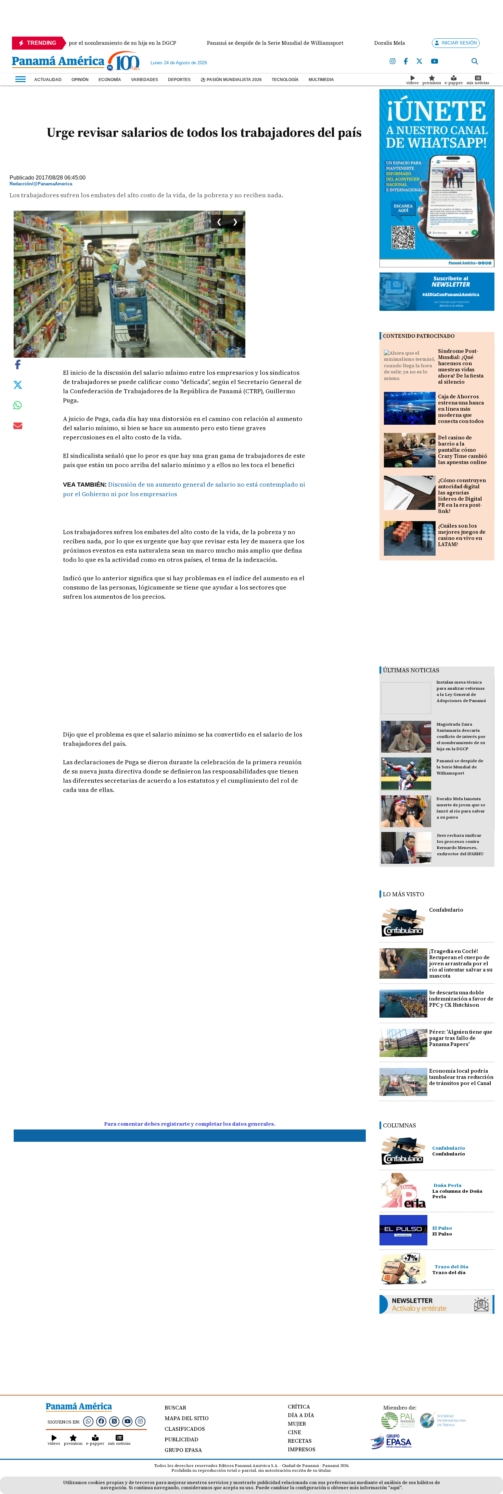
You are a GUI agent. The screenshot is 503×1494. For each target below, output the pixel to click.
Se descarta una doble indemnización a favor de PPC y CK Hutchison (461, 998)
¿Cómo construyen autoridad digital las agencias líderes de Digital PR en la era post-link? (462, 496)
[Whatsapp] (88, 1421)
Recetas (300, 1440)
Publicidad (181, 1439)
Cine (294, 1432)
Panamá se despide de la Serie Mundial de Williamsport (460, 767)
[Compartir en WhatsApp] (17, 407)
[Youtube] (434, 61)
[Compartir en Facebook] (17, 364)
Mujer (297, 1423)
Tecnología (285, 79)
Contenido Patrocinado (419, 336)
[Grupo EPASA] (391, 1447)
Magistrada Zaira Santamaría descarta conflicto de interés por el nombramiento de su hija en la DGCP (461, 737)
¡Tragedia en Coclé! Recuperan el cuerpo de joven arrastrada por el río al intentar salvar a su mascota (460, 963)
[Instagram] (393, 61)
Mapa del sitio (187, 1418)
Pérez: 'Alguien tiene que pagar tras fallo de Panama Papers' (460, 1038)
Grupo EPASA (183, 1450)
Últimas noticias (411, 670)
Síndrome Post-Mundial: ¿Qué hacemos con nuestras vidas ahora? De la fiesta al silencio (460, 366)
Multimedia (321, 79)
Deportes (179, 79)
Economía (110, 79)
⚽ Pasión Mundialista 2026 (231, 79)
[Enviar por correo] (17, 427)
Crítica (299, 1406)
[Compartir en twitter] (17, 384)
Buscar (175, 1407)
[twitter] (419, 61)
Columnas (399, 1125)
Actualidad (48, 79)
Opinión (80, 79)
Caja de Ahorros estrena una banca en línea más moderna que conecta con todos (461, 409)
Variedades (144, 79)
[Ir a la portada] (58, 62)
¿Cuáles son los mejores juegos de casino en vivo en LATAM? (462, 535)
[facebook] (406, 61)
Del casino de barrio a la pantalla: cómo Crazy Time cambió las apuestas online (462, 450)
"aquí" (394, 1488)
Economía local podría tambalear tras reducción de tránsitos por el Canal (461, 1077)
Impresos (301, 1449)
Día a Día (301, 1415)
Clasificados (185, 1428)
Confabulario (446, 909)
